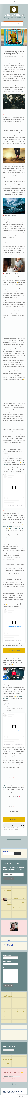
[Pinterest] (9, 945)
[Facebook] (4, 945)
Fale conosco (8, 985)
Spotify (4, 787)
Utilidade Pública (20, 49)
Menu (14, 2)
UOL (22, 91)
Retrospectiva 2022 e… (11, 907)
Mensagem (5, 967)
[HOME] (12, 1083)
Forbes (4, 370)
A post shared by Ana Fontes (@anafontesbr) (14, 744)
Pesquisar (18, 853)
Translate (13, 1078)
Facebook (22, 783)
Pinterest (6, 785)
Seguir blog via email (11, 863)
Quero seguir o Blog (9, 878)
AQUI (4, 381)
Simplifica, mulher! (20, 907)
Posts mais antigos (14, 841)
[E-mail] (12, 945)
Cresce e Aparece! (14, 14)
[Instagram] (7, 945)
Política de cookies (10, 1092)
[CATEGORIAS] (15, 1083)
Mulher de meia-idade (9, 49)
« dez (4, 1019)
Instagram (16, 783)
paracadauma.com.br (8, 526)
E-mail (7, 961)
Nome (7, 955)
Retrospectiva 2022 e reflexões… (17, 895)
